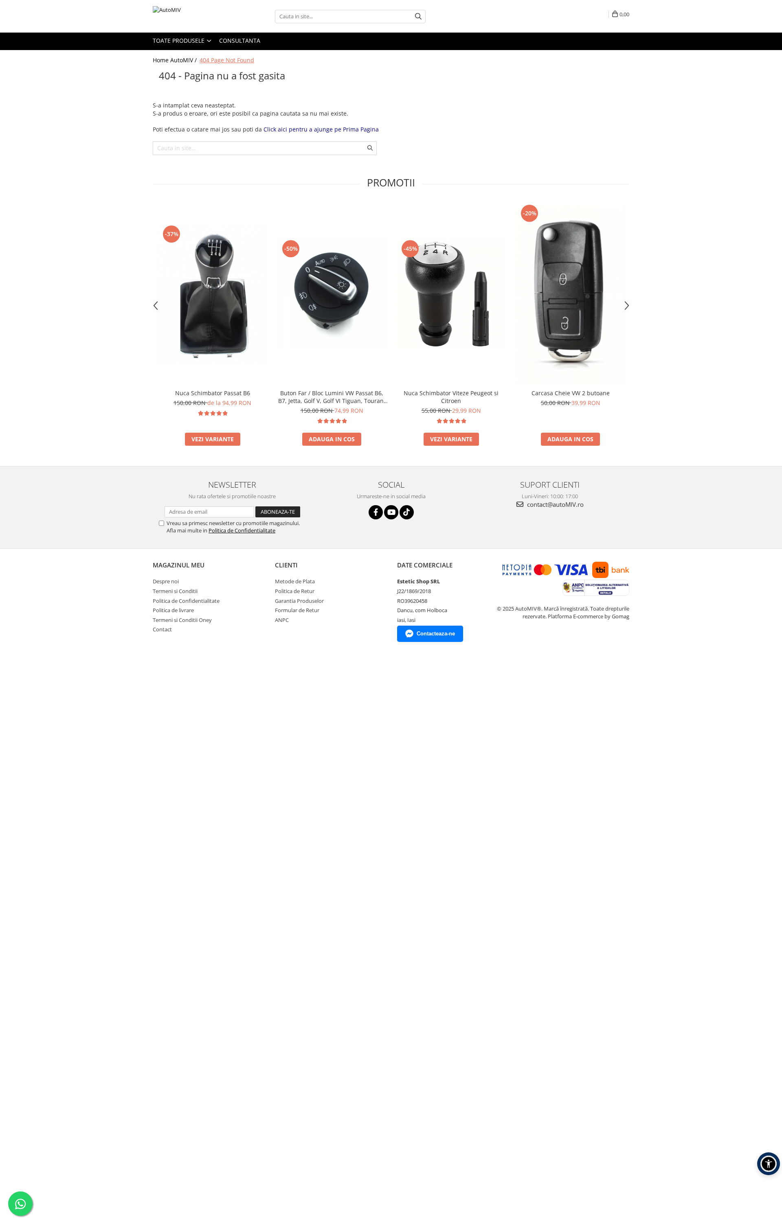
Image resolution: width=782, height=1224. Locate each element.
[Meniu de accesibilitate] (768, 1163)
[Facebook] (376, 512)
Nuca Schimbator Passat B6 (212, 393)
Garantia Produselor (299, 600)
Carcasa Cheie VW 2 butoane (571, 393)
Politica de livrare (173, 610)
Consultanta (239, 40)
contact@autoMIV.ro (554, 504)
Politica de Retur (294, 591)
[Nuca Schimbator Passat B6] (212, 293)
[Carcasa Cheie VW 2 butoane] (570, 294)
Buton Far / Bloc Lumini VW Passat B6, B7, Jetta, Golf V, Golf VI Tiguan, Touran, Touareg (331, 397)
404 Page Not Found (227, 60)
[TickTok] (407, 512)
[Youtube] (391, 512)
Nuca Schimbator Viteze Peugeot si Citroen (451, 397)
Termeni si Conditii (175, 591)
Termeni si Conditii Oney (182, 620)
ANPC (282, 620)
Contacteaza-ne (436, 634)
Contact (162, 629)
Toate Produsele (179, 40)
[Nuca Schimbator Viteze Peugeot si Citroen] (451, 293)
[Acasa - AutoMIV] (193, 16)
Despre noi (166, 581)
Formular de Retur (297, 610)
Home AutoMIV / (175, 60)
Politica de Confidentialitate (242, 530)
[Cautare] (418, 16)
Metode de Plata (295, 581)
